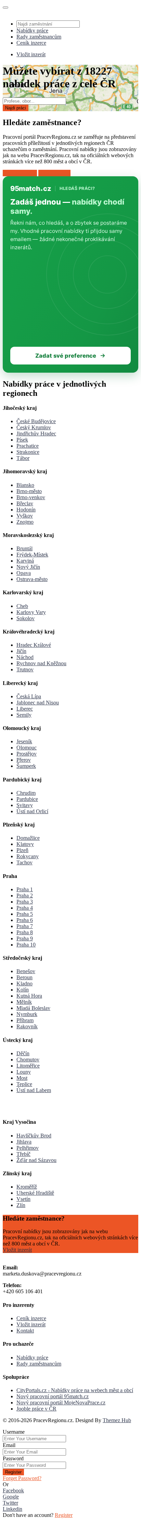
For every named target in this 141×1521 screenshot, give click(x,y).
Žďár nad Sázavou (36, 1160)
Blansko (25, 485)
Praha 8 (24, 932)
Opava (23, 573)
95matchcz (30, 188)
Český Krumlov (33, 427)
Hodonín (26, 509)
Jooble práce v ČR (36, 1409)
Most (21, 1078)
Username (14, 1432)
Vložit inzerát (31, 54)
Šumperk (26, 766)
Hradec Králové (33, 645)
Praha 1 (24, 889)
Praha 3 (24, 902)
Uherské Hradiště (35, 1193)
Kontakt (25, 1330)
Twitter (10, 1503)
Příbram (25, 1020)
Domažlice (28, 838)
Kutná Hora (29, 996)
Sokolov (25, 618)
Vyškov (24, 516)
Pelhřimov (27, 1148)
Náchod (25, 657)
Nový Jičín (28, 567)
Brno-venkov (30, 497)
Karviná (25, 561)
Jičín (21, 651)
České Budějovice (36, 421)
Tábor (22, 458)
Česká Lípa (28, 696)
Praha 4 (24, 908)
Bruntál (24, 548)
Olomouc (26, 747)
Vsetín (23, 1199)
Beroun (24, 977)
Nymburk (26, 1014)
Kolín (22, 990)
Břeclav (24, 503)
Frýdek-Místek (32, 554)
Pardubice (27, 799)
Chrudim (26, 793)
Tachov (24, 862)
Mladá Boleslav (33, 1008)
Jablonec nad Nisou (37, 702)
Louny (23, 1072)
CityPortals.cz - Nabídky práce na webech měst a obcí (74, 1390)
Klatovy (25, 844)
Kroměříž (26, 1187)
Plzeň (22, 850)
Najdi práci (15, 107)
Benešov (25, 971)
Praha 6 (24, 920)
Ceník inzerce (31, 43)
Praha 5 (24, 914)
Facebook (13, 1490)
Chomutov (27, 1059)
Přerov (23, 760)
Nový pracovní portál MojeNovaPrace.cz (60, 1402)
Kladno (24, 983)
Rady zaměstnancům (38, 37)
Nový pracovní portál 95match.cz (52, 1396)
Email (9, 1445)
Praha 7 (24, 926)
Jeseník (24, 741)
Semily (23, 715)
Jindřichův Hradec (36, 433)
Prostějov (26, 754)
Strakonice (27, 452)
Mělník (24, 1002)
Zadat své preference (65, 355)
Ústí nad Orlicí (32, 811)
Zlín (20, 1205)
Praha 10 (26, 945)
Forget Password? (22, 1478)
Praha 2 (24, 895)
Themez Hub (117, 1420)
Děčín (22, 1053)
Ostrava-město (32, 579)
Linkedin (12, 1509)
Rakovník (27, 1026)
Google (11, 1497)
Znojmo (25, 522)
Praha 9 (24, 938)
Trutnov (25, 669)
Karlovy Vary (31, 612)
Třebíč (23, 1154)
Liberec (24, 709)
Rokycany (27, 856)
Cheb (22, 606)
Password (13, 1458)
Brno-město (29, 491)
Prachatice (27, 446)
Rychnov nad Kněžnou (41, 663)
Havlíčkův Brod (33, 1135)
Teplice (24, 1084)
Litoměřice (28, 1066)
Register (13, 1472)
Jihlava (23, 1142)
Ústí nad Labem (33, 1090)
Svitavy (24, 805)
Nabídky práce (32, 30)
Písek (22, 440)
